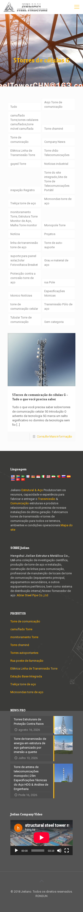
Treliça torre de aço (23, 203)
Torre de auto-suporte (53, 245)
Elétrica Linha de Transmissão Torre (22, 153)
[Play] (16, 850)
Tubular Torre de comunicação (21, 320)
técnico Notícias (21, 295)
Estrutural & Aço (32, 490)
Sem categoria (54, 322)
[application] (41, 837)
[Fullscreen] (66, 850)
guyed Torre (18, 163)
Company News (54, 142)
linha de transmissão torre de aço (24, 245)
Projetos (49, 234)
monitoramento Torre (24, 637)
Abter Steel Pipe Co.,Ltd (32, 595)
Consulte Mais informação (54, 436)
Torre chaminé (53, 128)
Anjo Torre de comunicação (53, 104)
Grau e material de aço (56, 262)
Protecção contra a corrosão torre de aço (23, 278)
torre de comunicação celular (24, 306)
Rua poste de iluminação (26, 660)
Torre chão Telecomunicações (56, 153)
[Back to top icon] (41, 881)
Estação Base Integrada (26, 676)
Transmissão (47, 499)
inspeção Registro (22, 190)
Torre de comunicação (19, 140)
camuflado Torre (21, 629)
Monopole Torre (54, 225)
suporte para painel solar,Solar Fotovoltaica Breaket (24, 260)
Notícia (15, 234)
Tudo (13, 106)
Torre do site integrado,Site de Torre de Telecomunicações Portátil (56, 181)
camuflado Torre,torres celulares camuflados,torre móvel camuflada (24, 122)
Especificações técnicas (54, 293)
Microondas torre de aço (57, 201)
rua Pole (49, 282)
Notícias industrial (56, 163)
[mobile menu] (77, 7)
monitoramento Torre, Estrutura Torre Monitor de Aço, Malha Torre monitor (24, 218)
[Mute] (59, 850)
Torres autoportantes (24, 653)
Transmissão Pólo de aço (58, 306)
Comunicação (19, 503)
